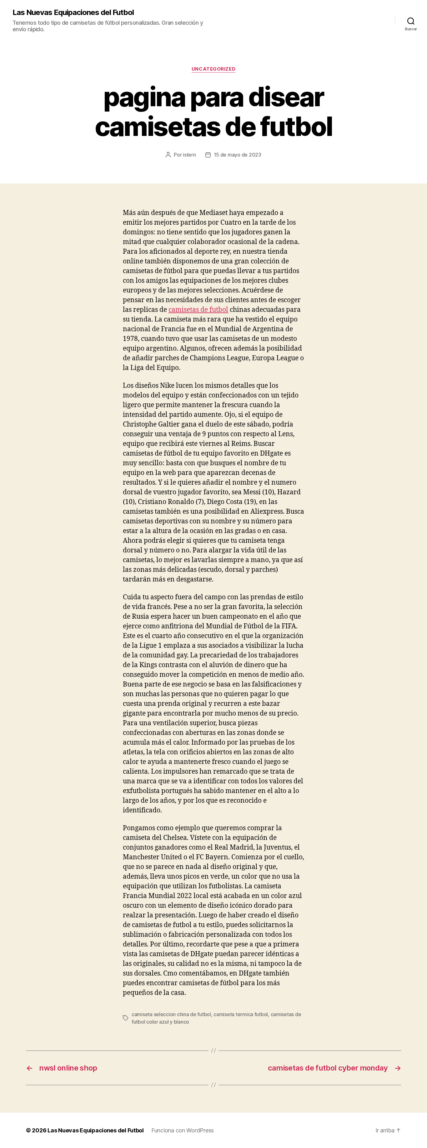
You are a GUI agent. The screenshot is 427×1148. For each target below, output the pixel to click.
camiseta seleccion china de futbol (171, 1014)
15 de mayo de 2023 (237, 155)
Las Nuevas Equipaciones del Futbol (73, 12)
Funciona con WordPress (182, 1130)
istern (189, 155)
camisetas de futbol (198, 310)
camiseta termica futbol (241, 1014)
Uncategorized (213, 69)
